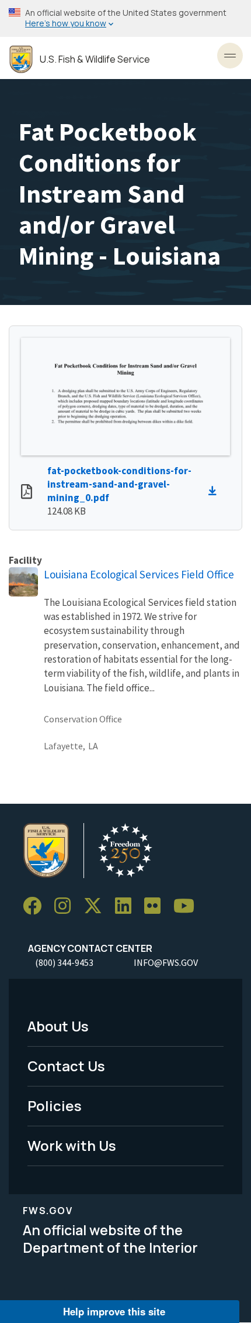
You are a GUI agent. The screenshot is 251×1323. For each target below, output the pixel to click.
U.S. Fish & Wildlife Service (95, 59)
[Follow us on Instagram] (66, 906)
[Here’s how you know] (125, 18)
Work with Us (71, 1145)
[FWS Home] (21, 59)
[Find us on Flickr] (156, 906)
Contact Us (66, 1065)
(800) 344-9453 (64, 962)
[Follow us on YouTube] (188, 906)
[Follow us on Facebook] (36, 906)
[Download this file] (215, 491)
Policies (54, 1105)
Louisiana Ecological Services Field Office (139, 574)
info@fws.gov (166, 962)
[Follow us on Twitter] (96, 906)
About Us (58, 1026)
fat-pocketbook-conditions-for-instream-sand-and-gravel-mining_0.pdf (119, 484)
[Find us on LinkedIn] (127, 906)
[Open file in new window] (26, 492)
